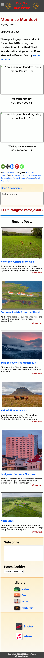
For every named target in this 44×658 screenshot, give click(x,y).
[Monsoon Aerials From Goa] (22, 243)
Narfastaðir (7, 520)
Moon (23, 178)
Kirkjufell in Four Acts (14, 410)
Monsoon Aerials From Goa (17, 261)
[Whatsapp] (22, 166)
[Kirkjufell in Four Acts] (22, 394)
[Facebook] (12, 166)
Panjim (3, 181)
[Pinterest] (17, 166)
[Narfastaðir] (22, 505)
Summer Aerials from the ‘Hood (20, 312)
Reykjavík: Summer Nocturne (18, 474)
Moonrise (30, 178)
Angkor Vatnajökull (26, 210)
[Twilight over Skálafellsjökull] (22, 345)
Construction (6, 178)
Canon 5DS (36, 175)
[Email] (3, 166)
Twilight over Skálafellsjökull (18, 362)
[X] (7, 166)
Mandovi (16, 178)
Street (3, 175)
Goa (32, 172)
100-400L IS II (18, 175)
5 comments (11, 188)
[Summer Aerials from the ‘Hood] (22, 295)
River (9, 181)
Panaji (37, 178)
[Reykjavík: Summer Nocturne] (22, 450)
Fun (27, 172)
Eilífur (7, 210)
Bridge (27, 175)
